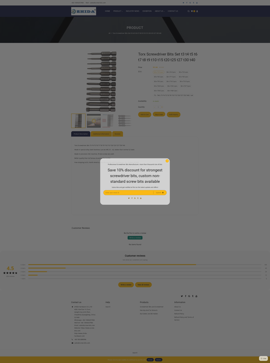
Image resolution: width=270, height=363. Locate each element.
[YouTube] (141, 198)
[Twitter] (129, 198)
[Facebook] (132, 198)
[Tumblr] (138, 198)
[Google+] (135, 198)
